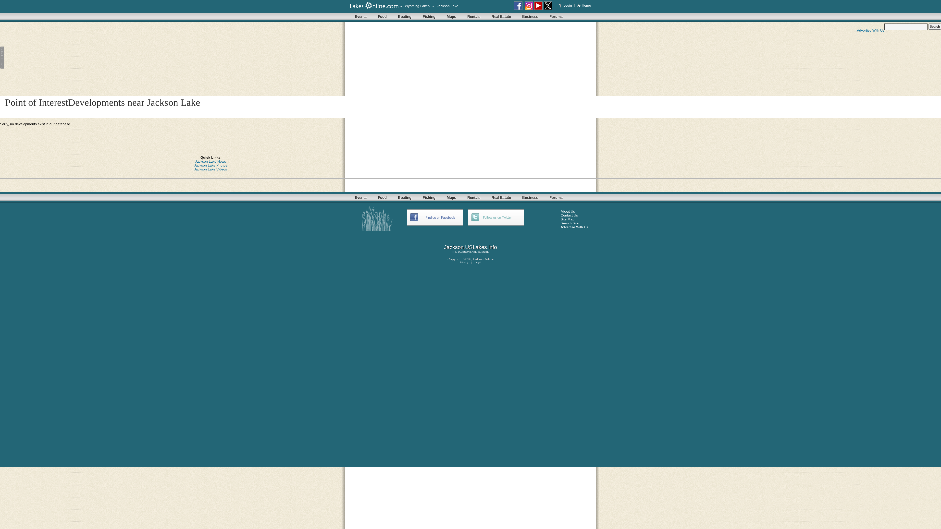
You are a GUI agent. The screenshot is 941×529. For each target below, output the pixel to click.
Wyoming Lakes (417, 6)
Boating (404, 16)
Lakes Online (483, 259)
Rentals (473, 16)
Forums (556, 16)
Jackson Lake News (210, 161)
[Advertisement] (121, 58)
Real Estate (501, 16)
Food (382, 16)
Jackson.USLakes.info (470, 247)
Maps (451, 16)
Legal (478, 262)
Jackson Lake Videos (210, 169)
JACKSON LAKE (467, 252)
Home (586, 5)
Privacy (464, 262)
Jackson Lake (447, 6)
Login (567, 5)
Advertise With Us (870, 30)
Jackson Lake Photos (210, 165)
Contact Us (569, 215)
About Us (568, 211)
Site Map (567, 219)
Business (530, 16)
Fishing (429, 16)
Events (361, 16)
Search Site (570, 223)
